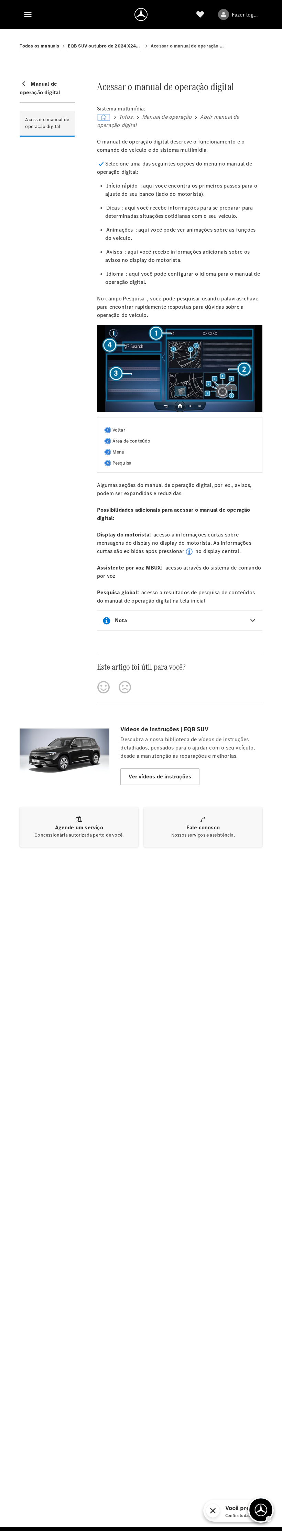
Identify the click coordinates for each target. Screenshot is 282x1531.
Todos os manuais (39, 46)
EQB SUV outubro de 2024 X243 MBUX (105, 46)
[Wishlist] (200, 14)
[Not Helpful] (124, 687)
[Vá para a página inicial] (141, 14)
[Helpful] (103, 687)
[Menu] (28, 14)
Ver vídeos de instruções (160, 776)
